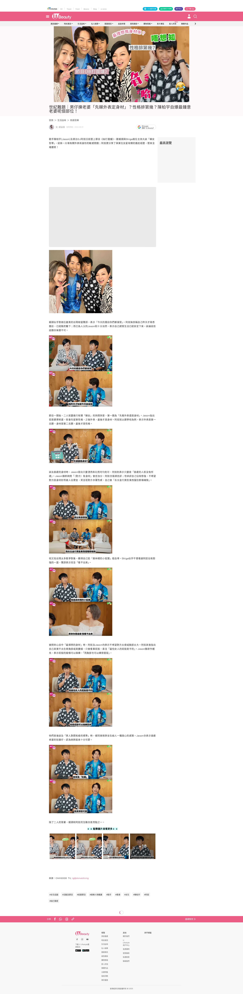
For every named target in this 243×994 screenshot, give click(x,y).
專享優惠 (104, 980)
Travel (69, 9)
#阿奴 (146, 894)
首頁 (51, 120)
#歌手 (108, 894)
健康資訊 (108, 24)
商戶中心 (179, 9)
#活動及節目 (67, 894)
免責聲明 (126, 949)
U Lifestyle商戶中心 (126, 942)
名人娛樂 (94, 24)
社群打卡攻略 (167, 9)
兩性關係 (133, 24)
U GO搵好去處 (151, 9)
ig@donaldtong (80, 878)
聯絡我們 (126, 961)
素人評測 (104, 964)
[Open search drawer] (195, 16)
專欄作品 (104, 968)
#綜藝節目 (81, 894)
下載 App (191, 9)
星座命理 (121, 24)
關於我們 (126, 936)
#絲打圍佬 (53, 901)
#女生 (126, 894)
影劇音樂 (74, 120)
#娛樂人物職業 (96, 894)
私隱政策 (126, 957)
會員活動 (104, 976)
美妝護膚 (54, 24)
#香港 (117, 894)
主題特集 (104, 972)
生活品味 (81, 24)
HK (61, 9)
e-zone (104, 9)
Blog (95, 9)
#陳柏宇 (136, 894)
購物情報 (147, 24)
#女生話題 (53, 894)
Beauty (86, 9)
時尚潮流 (67, 24)
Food (77, 9)
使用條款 (126, 953)
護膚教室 (189, 919)
